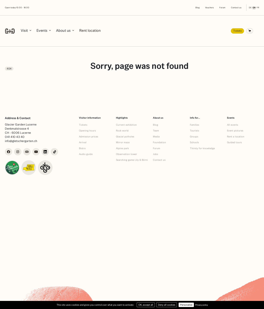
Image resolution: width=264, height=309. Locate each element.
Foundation (159, 142)
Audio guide (86, 154)
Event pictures (235, 130)
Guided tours (234, 142)
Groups (194, 136)
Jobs (155, 154)
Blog (197, 7)
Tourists (194, 130)
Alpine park (122, 148)
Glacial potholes (125, 136)
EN (254, 7)
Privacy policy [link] (201, 305)
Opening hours (87, 130)
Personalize (186, 304)
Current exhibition (126, 124)
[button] (26, 30)
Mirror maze (123, 142)
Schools (194, 142)
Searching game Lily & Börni (132, 160)
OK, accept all (145, 304)
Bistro (82, 148)
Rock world (122, 130)
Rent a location (235, 136)
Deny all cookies (166, 304)
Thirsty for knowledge (202, 148)
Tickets (237, 30)
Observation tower (126, 154)
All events (232, 124)
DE (250, 7)
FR (258, 7)
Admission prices (88, 136)
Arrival (83, 142)
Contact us (236, 7)
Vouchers (209, 7)
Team (156, 130)
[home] (10, 31)
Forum (222, 7)
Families (194, 124)
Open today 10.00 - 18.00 (17, 7)
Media (156, 136)
